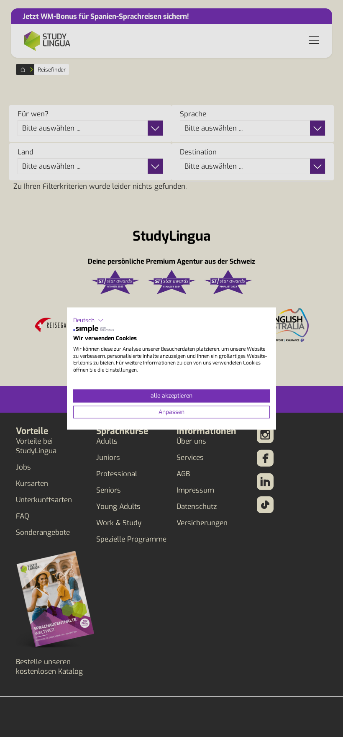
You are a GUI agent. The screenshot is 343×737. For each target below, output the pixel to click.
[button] (88, 320)
